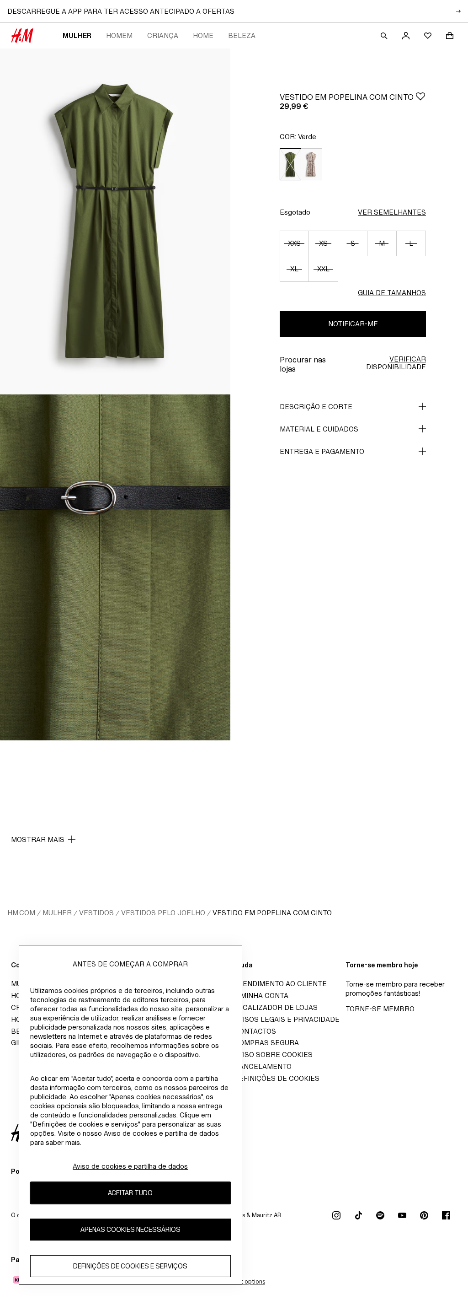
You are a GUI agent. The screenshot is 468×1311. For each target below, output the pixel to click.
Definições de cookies (276, 1078)
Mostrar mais (37, 839)
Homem (119, 35)
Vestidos (96, 913)
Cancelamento (263, 1066)
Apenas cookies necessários (130, 1229)
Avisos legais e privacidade (287, 1019)
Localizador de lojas (276, 1007)
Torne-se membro (380, 1009)
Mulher (77, 35)
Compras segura (266, 1043)
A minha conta (261, 995)
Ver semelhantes (392, 212)
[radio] (290, 164)
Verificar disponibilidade (396, 363)
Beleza (241, 35)
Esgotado (295, 212)
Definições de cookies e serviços (130, 1266)
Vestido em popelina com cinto (272, 913)
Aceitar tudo (130, 1193)
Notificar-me (353, 324)
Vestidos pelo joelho (163, 913)
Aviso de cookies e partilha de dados (130, 1166)
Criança (162, 35)
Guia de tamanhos (392, 293)
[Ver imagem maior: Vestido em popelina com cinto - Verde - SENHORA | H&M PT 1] (115, 221)
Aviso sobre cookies (273, 1054)
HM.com (21, 913)
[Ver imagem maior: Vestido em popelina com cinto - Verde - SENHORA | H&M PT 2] (115, 567)
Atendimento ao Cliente (280, 983)
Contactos (255, 1031)
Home (203, 35)
